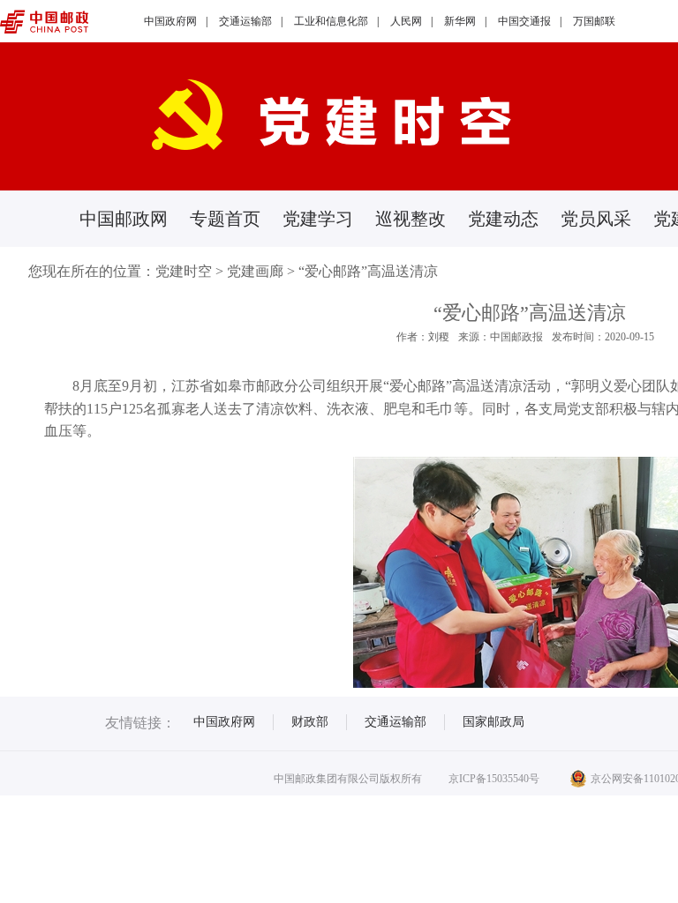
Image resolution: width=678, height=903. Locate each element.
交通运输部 (245, 21)
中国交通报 (524, 21)
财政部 (309, 721)
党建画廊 (255, 271)
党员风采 (596, 218)
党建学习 (317, 218)
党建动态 (503, 218)
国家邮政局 (493, 721)
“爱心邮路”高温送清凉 (368, 271)
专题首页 (225, 218)
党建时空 (183, 271)
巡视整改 (410, 218)
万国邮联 (594, 21)
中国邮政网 (123, 218)
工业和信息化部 (331, 21)
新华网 (460, 21)
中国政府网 (170, 21)
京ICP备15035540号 (493, 778)
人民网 (406, 21)
